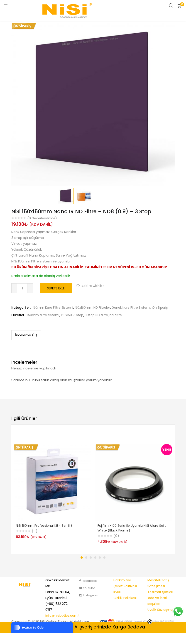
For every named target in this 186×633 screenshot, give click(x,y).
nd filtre (116, 315)
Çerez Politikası (125, 586)
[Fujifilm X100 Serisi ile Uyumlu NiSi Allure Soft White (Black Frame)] (133, 482)
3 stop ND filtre (96, 315)
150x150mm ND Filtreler (92, 307)
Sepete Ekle (56, 288)
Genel (116, 307)
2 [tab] (86, 557)
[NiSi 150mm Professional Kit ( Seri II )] (52, 482)
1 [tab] (82, 557)
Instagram (90, 595)
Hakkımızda (122, 580)
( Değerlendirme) (42, 218)
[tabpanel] (52, 498)
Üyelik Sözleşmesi (161, 609)
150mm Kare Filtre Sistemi (53, 307)
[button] (179, 5)
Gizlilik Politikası (125, 598)
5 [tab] (100, 557)
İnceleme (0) (26, 335)
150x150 (66, 315)
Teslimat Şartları (160, 592)
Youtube (89, 588)
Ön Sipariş (160, 307)
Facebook (89, 581)
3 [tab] (91, 557)
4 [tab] (95, 557)
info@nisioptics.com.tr (63, 615)
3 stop (78, 315)
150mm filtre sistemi (43, 315)
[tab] (26, 335)
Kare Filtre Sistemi (136, 307)
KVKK (117, 592)
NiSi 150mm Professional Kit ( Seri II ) (44, 525)
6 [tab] (104, 557)
